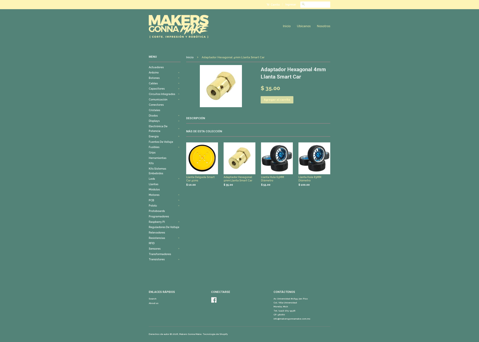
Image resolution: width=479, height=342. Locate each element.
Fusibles (154, 147)
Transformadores (160, 254)
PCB (151, 200)
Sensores (155, 248)
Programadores (159, 216)
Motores (154, 194)
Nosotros (323, 26)
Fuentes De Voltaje (161, 141)
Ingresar (290, 4)
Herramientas (157, 157)
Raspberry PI (157, 221)
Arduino (154, 72)
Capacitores (157, 88)
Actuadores (156, 67)
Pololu (153, 205)
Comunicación (158, 99)
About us (153, 303)
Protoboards (157, 211)
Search (152, 298)
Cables (153, 83)
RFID (152, 243)
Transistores (157, 259)
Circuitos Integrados (162, 94)
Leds (152, 178)
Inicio (287, 26)
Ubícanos (304, 26)
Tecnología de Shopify (215, 334)
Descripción (195, 118)
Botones (154, 77)
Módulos (154, 189)
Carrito (275, 4)
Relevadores (157, 232)
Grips (152, 152)
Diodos (153, 115)
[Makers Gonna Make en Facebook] (214, 301)
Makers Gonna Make (190, 334)
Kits (151, 163)
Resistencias (157, 237)
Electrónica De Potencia (158, 128)
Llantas (153, 184)
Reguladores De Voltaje (164, 227)
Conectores (156, 104)
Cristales (154, 110)
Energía (154, 136)
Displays (154, 120)
